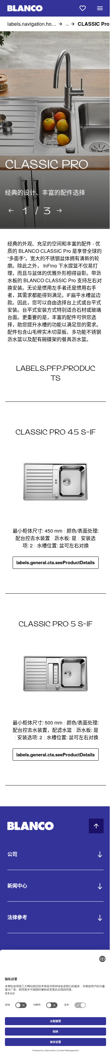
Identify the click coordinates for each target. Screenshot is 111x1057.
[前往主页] (25, 8)
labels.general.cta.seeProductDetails (55, 562)
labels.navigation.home (32, 23)
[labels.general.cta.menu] (100, 8)
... (67, 23)
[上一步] (11, 210)
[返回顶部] (96, 826)
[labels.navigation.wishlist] (82, 8)
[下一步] (59, 210)
